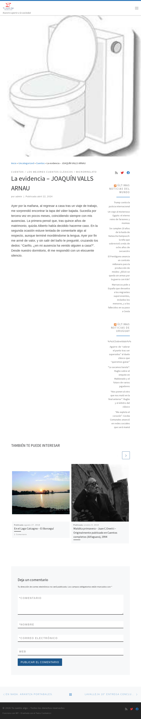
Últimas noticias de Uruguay (120, 328)
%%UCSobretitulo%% (119, 341)
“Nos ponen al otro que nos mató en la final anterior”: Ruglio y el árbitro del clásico (119, 399)
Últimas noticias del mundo (119, 189)
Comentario (30, 598)
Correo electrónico (38, 638)
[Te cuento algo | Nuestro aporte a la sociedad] (9, 6)
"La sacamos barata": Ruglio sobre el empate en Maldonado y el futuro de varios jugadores (119, 377)
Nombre (26, 624)
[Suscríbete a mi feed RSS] (116, 172)
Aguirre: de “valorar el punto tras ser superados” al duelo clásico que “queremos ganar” (119, 354)
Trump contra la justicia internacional (119, 204)
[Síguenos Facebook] (128, 172)
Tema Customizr (43, 713)
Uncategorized (26, 163)
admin (18, 196)
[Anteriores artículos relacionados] (118, 455)
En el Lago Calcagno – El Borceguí (34, 528)
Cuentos (40, 163)
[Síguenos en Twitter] (122, 172)
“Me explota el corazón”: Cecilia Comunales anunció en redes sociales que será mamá (120, 419)
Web (22, 651)
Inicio (14, 163)
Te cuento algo (20, 708)
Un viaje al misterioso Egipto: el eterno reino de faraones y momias (119, 217)
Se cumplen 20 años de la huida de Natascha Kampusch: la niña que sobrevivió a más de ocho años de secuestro (119, 240)
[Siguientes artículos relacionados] (126, 455)
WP (17, 713)
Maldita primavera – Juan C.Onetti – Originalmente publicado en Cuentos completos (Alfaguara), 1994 (95, 533)
